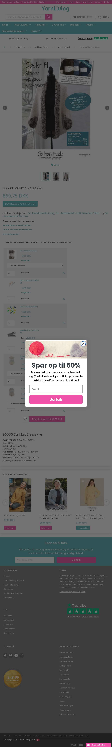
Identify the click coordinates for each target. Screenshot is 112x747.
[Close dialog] (83, 343)
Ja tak (56, 399)
